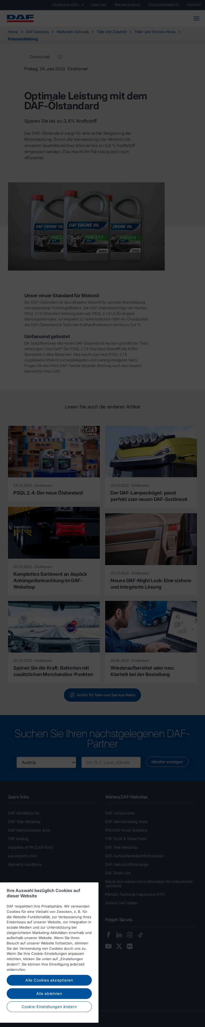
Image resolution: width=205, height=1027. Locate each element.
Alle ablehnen (49, 993)
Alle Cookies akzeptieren (49, 980)
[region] (49, 952)
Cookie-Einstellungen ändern (49, 1006)
